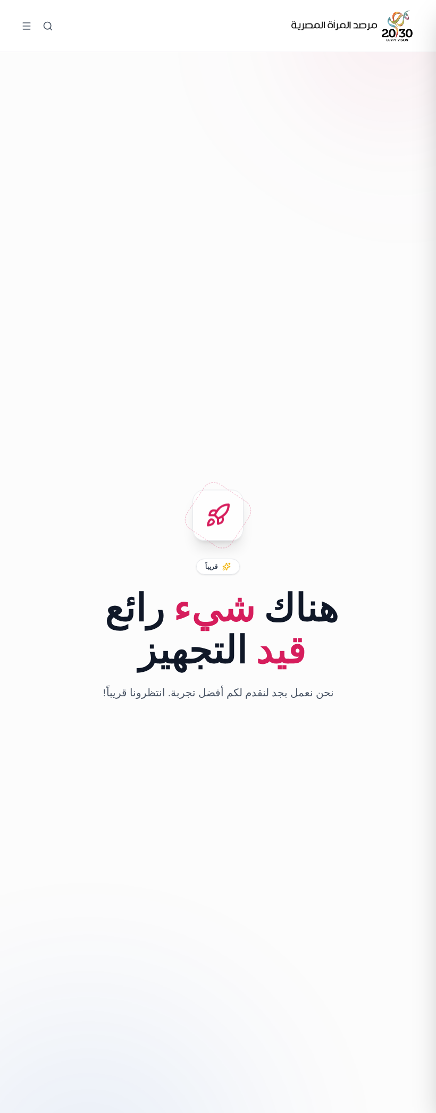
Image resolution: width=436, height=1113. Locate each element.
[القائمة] (26, 26)
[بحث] (47, 26)
